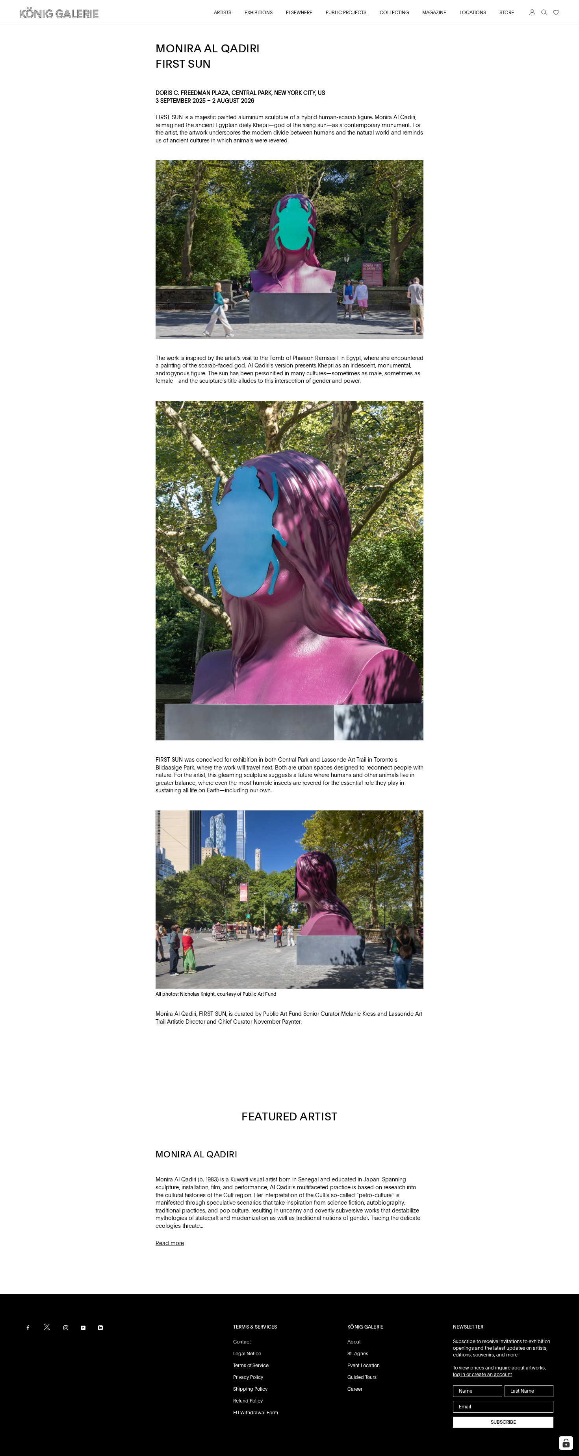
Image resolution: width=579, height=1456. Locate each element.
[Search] (544, 13)
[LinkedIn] (100, 1327)
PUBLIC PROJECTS (346, 12)
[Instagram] (65, 1327)
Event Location (363, 1365)
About (354, 1342)
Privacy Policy (248, 1377)
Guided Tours (362, 1377)
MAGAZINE (434, 12)
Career (354, 1389)
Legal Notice (247, 1353)
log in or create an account (482, 1374)
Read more (170, 1243)
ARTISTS (222, 12)
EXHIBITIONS (259, 12)
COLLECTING (394, 12)
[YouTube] (83, 1327)
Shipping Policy (250, 1389)
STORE (506, 12)
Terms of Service (251, 1365)
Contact (242, 1342)
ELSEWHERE (299, 12)
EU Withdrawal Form (255, 1412)
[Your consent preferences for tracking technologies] (566, 1443)
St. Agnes (357, 1353)
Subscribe (503, 1422)
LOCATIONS (473, 12)
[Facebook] (28, 1327)
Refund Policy (248, 1401)
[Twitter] (47, 1327)
